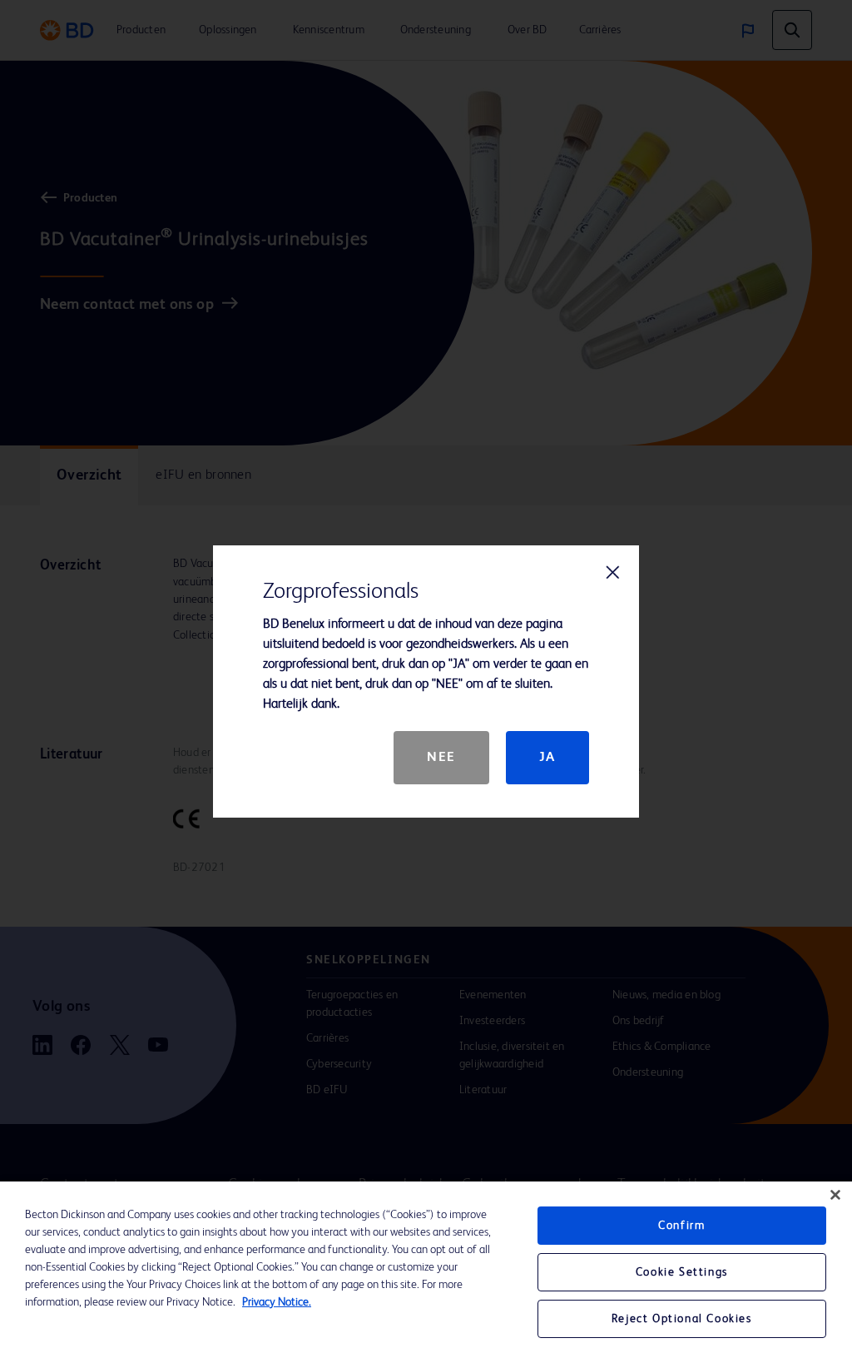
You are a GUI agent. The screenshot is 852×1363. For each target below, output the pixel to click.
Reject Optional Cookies (682, 1319)
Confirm (681, 1225)
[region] (426, 1272)
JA (547, 757)
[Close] (835, 1195)
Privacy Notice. (276, 1302)
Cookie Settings (682, 1272)
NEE (441, 757)
